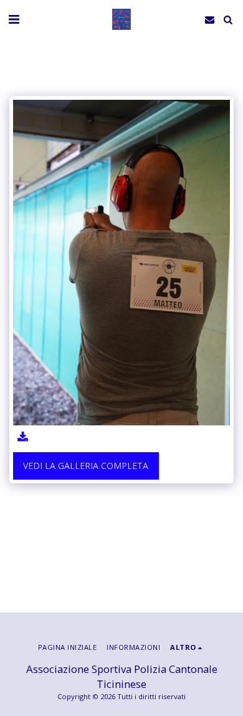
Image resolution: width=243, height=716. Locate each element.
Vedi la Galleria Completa (85, 466)
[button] (13, 19)
